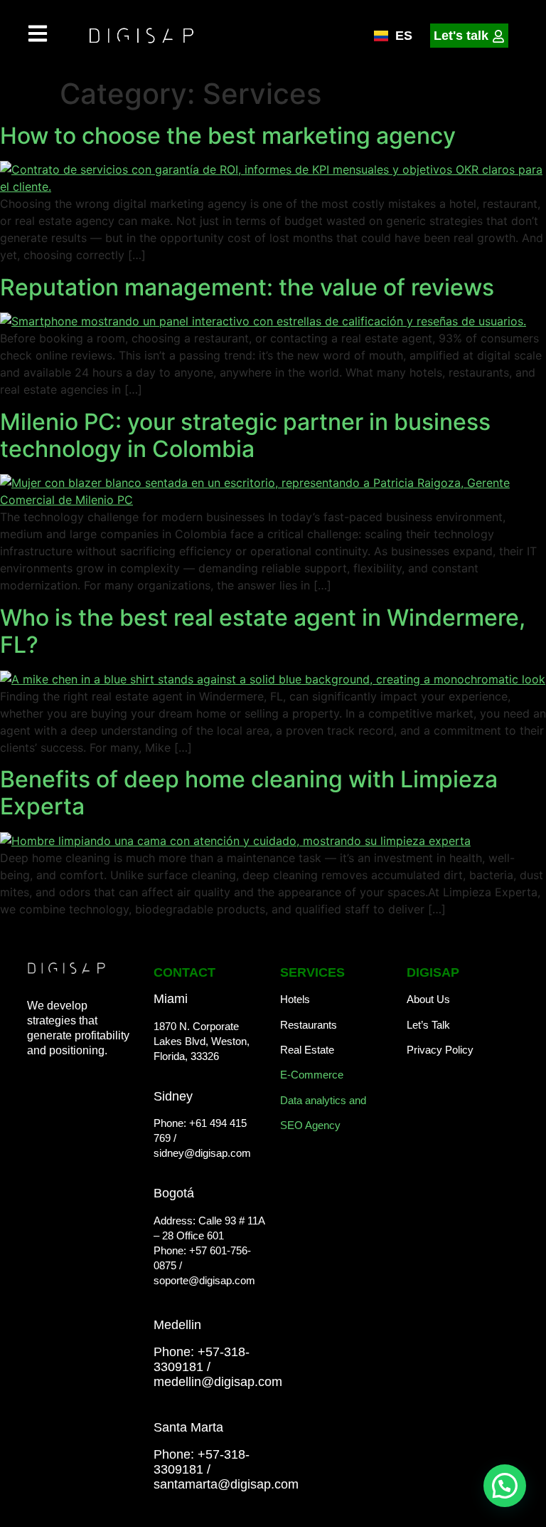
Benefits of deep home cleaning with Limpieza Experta (249, 792)
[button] (504, 1485)
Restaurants (308, 1025)
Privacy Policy (440, 1050)
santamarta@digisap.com (226, 1484)
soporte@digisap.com (204, 1280)
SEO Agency (310, 1125)
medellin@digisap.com (218, 1382)
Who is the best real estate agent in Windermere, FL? (262, 631)
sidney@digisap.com (202, 1153)
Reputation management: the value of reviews (247, 287)
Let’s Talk (428, 1025)
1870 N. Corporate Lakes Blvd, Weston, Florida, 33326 (202, 1041)
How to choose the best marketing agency (228, 135)
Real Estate (307, 1050)
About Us (428, 999)
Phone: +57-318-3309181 (202, 1359)
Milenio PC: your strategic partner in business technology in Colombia (245, 435)
